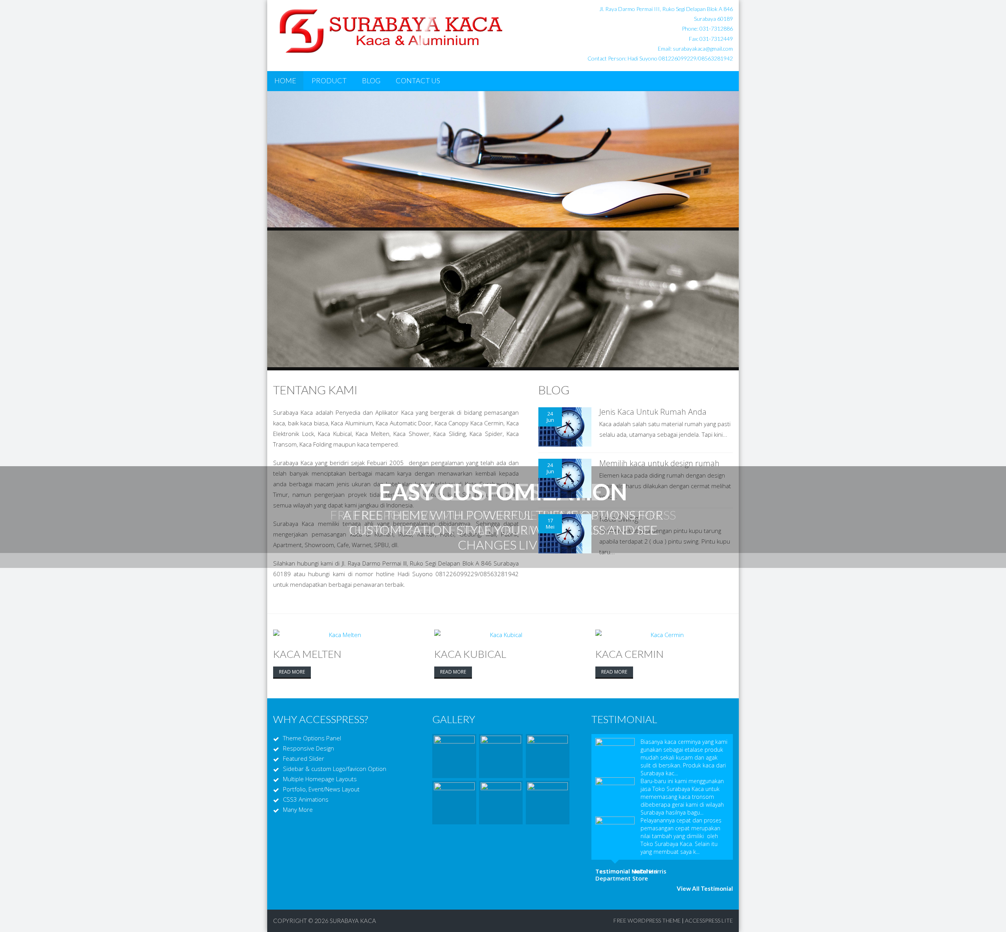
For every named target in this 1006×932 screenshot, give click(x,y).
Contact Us (418, 80)
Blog (371, 80)
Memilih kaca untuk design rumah (659, 463)
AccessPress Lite (709, 920)
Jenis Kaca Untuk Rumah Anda (653, 411)
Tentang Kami (315, 390)
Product (329, 80)
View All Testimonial (705, 888)
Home (285, 80)
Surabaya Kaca (353, 920)
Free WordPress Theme (647, 920)
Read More (292, 671)
